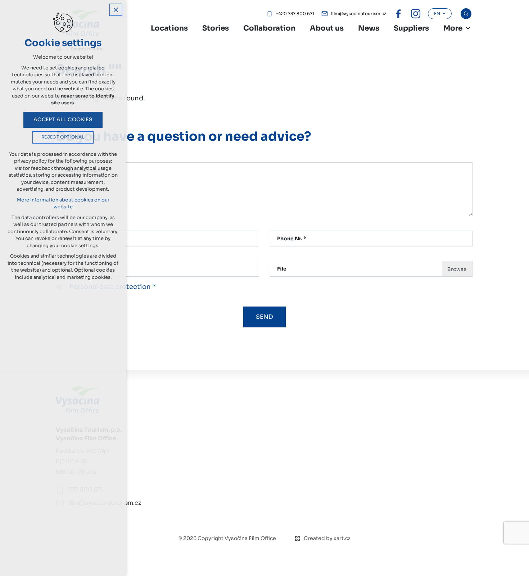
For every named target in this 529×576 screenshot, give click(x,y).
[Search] (466, 13)
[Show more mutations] (467, 28)
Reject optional (63, 137)
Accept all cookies (63, 119)
